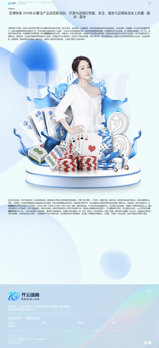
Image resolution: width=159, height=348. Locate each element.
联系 (113, 323)
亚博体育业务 (32, 318)
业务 (44, 323)
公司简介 (11, 323)
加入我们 (11, 326)
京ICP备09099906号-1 (15, 343)
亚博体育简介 (15, 318)
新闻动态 (80, 323)
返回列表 (11, 9)
